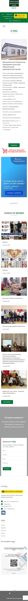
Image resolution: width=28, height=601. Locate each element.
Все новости (7, 402)
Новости (3, 533)
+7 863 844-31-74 (15, 21)
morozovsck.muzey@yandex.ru (11, 501)
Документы (3, 527)
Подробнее (14, 145)
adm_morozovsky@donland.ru (13, 111)
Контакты (3, 535)
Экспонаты (3, 530)
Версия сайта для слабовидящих (20, 16)
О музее (3, 525)
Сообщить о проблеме (14, 193)
